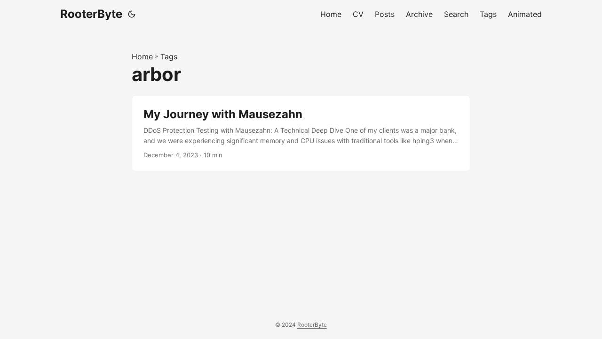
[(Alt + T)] (131, 14)
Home (142, 56)
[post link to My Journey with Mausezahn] (301, 133)
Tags (168, 56)
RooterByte (91, 14)
